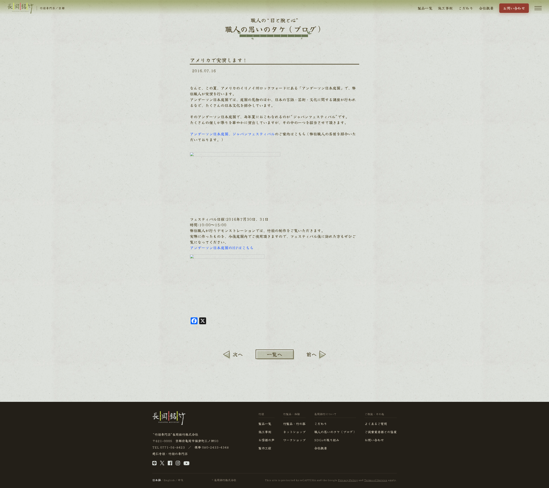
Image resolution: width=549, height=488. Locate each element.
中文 (180, 480)
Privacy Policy (348, 480)
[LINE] (154, 464)
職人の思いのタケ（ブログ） (335, 431)
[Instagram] (178, 464)
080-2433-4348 (215, 447)
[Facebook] (170, 464)
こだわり (465, 8)
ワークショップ (294, 440)
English (169, 480)
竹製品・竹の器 (294, 423)
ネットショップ (294, 431)
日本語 (156, 480)
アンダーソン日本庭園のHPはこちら (221, 247)
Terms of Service (375, 480)
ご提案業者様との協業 (381, 431)
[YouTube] (186, 464)
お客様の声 (266, 440)
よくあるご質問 (376, 423)
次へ (237, 354)
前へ (311, 354)
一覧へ (274, 354)
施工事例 (445, 8)
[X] (162, 464)
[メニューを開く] (538, 8)
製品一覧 (425, 8)
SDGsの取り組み (326, 440)
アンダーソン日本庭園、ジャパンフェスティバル (232, 134)
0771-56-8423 (172, 447)
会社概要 (486, 8)
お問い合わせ (514, 8)
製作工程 (264, 448)
